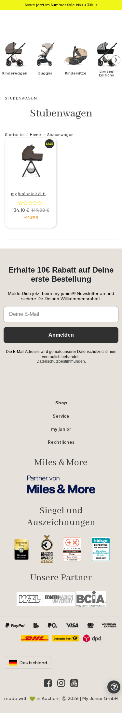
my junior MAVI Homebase (37, 194)
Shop (61, 403)
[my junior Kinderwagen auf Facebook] (48, 683)
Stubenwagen (21, 98)
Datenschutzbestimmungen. (61, 361)
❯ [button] (116, 59)
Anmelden (61, 335)
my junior (61, 429)
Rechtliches (61, 442)
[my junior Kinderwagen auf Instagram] (61, 683)
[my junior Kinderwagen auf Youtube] (74, 683)
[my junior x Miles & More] (61, 484)
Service (61, 416)
